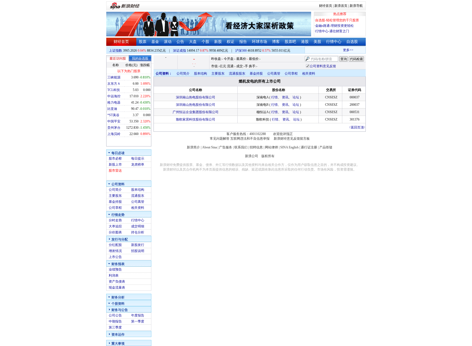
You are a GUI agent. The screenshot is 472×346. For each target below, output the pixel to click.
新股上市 (115, 164)
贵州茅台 (113, 128)
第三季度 (115, 327)
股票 (142, 42)
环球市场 (259, 42)
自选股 (352, 42)
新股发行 (137, 245)
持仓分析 (137, 232)
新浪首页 (340, 6)
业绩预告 (115, 269)
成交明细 (137, 226)
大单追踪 (115, 226)
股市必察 (115, 158)
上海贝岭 (113, 134)
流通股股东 (237, 73)
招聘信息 (256, 147)
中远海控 (113, 96)
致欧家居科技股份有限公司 (195, 119)
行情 (274, 97)
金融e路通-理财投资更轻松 (334, 26)
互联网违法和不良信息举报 (250, 138)
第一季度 (137, 321)
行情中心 (333, 42)
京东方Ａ (113, 84)
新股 (218, 42)
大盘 (193, 42)
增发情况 (115, 251)
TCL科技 (113, 90)
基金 (155, 42)
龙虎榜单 (137, 164)
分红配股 (115, 245)
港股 (305, 42)
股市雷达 (115, 170)
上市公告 (115, 257)
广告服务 (225, 147)
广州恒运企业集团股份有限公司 (196, 112)
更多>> (346, 50)
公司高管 (137, 202)
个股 (205, 42)
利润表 (114, 275)
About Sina (209, 147)
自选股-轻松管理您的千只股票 (337, 20)
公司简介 (115, 190)
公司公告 (115, 315)
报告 (243, 42)
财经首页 (325, 6)
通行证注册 (309, 147)
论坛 (296, 97)
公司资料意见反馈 (323, 66)
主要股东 (115, 196)
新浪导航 (356, 6)
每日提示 (137, 158)
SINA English (289, 147)
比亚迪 (112, 109)
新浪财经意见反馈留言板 (292, 138)
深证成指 (179, 50)
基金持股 (115, 202)
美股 (317, 42)
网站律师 (271, 147)
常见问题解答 (219, 138)
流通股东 (137, 196)
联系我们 (240, 147)
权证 (230, 42)
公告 (180, 42)
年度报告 (137, 315)
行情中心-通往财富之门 (332, 31)
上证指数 (115, 50)
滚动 (168, 42)
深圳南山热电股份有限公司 (195, 97)
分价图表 (115, 232)
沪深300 (241, 50)
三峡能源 (113, 77)
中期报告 (115, 321)
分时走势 (115, 220)
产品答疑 (325, 147)
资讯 (285, 97)
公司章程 (115, 208)
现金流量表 (117, 287)
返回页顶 (357, 127)
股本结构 (137, 190)
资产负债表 (117, 281)
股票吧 (290, 42)
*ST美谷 (113, 115)
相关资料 (137, 208)
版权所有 (268, 156)
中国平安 (113, 121)
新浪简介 (193, 147)
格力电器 (113, 102)
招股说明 (137, 251)
